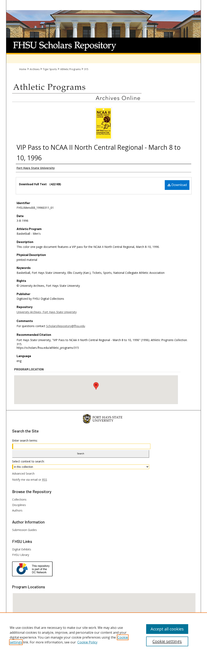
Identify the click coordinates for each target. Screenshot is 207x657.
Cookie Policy (87, 642)
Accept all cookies (167, 629)
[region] (103, 634)
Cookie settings (167, 641)
